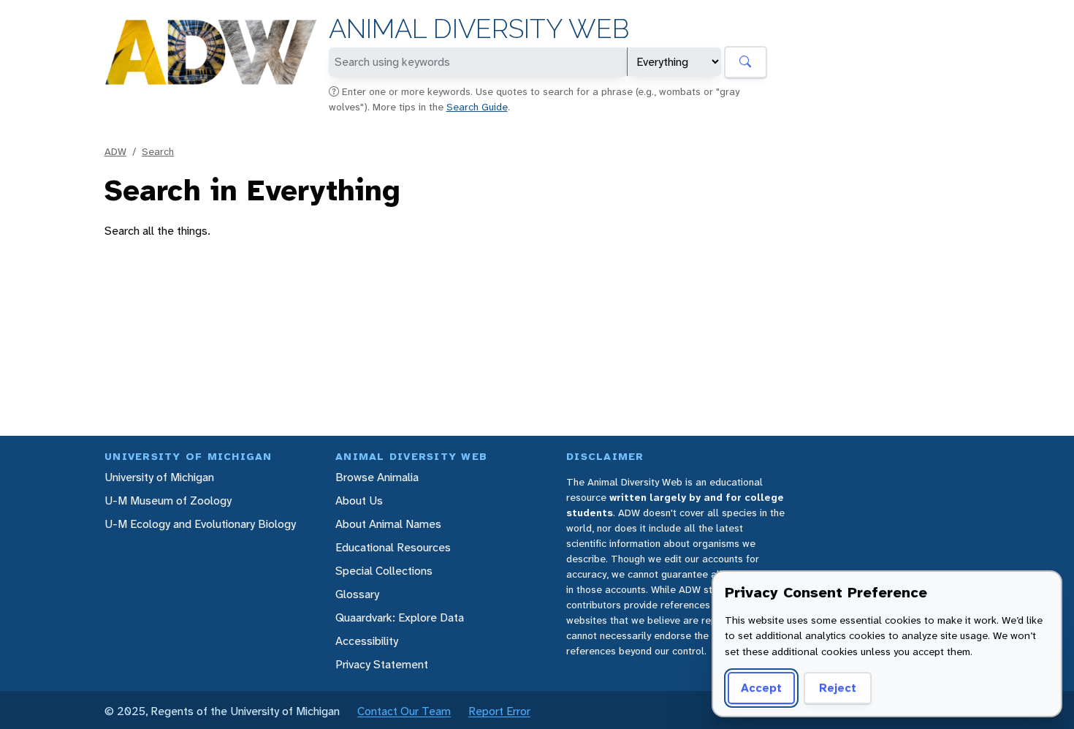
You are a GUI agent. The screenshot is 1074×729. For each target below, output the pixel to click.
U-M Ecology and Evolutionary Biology (200, 524)
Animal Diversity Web (479, 29)
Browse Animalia (377, 477)
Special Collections (384, 570)
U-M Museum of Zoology (168, 500)
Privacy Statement (381, 664)
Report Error (499, 711)
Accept (761, 687)
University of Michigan (159, 477)
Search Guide (477, 106)
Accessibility (366, 641)
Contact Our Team (404, 711)
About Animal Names (388, 524)
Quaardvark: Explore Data (399, 617)
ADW (115, 151)
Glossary (357, 594)
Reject (837, 687)
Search (158, 151)
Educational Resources (393, 547)
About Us (359, 500)
